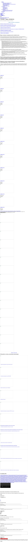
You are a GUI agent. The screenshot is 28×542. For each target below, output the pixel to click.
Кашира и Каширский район (10, 482)
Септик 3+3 (2, 101)
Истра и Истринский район (15, 476)
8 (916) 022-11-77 (3, 17)
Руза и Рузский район (8, 476)
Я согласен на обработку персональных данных (6, 509)
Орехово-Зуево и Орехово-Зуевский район (17, 477)
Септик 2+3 (2, 88)
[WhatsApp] (1, 15)
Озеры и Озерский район (13, 479)
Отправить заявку (2, 537)
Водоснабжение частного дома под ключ (8, 10)
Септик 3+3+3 (2, 141)
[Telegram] (2, 15)
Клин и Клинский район (20, 479)
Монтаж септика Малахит (6, 4)
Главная (2, 1)
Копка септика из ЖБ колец (6, 3)
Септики (3, 2)
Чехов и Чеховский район (16, 478)
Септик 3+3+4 (2, 154)
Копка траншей (5, 8)
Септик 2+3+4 (2, 207)
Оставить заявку (2, 14)
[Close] (1, 512)
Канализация (3, 6)
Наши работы (3, 11)
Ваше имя (1, 518)
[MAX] (4, 15)
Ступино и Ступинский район (9, 478)
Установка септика (5, 5)
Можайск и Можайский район (6, 479)
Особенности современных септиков (5, 30)
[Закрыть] (1, 16)
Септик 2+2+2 (2, 167)
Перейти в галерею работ (14, 352)
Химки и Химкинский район (18, 480)
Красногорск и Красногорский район (10, 480)
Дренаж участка (5, 7)
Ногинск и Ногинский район (9, 475)
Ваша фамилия (2, 508)
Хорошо (1, 541)
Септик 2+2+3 (2, 180)
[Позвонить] (0, 15)
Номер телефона (2, 504)
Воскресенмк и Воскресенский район (6, 477)
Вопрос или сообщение (3, 505)
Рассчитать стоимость (4, 538)
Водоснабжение (3, 9)
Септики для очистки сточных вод (5, 27)
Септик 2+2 (2, 75)
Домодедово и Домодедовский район (18, 475)
